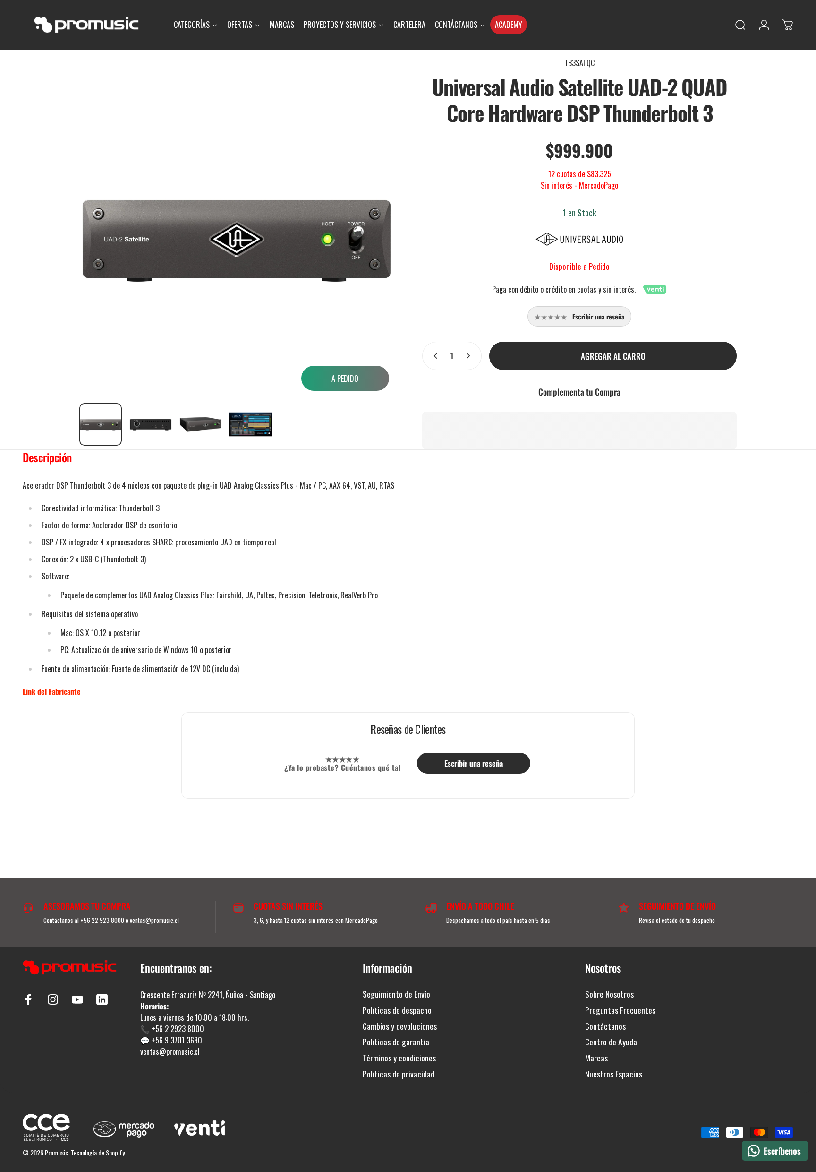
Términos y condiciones (399, 1058)
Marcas (596, 1058)
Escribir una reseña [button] (473, 763)
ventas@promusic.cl (170, 1051)
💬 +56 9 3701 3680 (171, 1040)
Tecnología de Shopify (98, 1152)
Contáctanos (605, 1026)
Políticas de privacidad (398, 1074)
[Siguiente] (369, 226)
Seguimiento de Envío (396, 994)
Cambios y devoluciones (400, 1026)
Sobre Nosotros (609, 994)
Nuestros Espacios (613, 1074)
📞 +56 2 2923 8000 (172, 1028)
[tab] (47, 459)
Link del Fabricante (52, 691)
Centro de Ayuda (611, 1042)
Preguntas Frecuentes (620, 1010)
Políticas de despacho (397, 1010)
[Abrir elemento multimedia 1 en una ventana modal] (236, 238)
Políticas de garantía (396, 1042)
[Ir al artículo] (100, 424)
